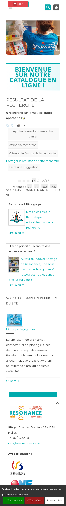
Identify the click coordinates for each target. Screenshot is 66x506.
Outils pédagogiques (20, 329)
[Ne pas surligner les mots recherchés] (24, 118)
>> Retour (12, 381)
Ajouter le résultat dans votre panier (33, 134)
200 (53, 186)
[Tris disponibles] (25, 125)
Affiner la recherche (23, 145)
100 (44, 186)
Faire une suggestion (24, 167)
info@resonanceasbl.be (24, 443)
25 (29, 186)
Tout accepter (14, 500)
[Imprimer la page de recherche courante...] (19, 125)
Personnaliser (54, 500)
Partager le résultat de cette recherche (33, 161)
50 (36, 186)
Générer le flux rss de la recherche (32, 153)
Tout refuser (35, 500)
